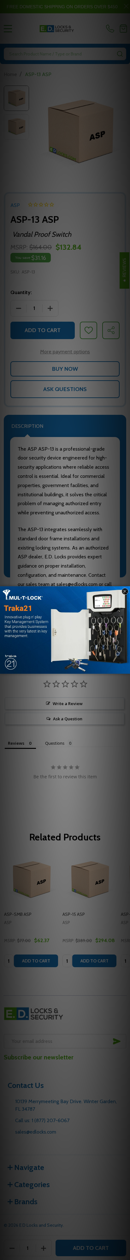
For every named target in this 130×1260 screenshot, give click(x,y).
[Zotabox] (126, 668)
